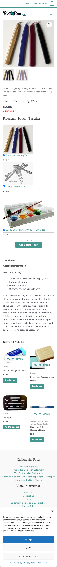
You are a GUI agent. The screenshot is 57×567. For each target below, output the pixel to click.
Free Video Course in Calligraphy (29, 470)
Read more (10, 380)
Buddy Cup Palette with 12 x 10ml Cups (25, 229)
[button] (52, 511)
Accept (28, 539)
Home (5, 88)
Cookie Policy (16, 563)
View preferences (28, 556)
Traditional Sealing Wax (17, 155)
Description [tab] (9, 260)
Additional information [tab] (14, 266)
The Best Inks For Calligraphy (28, 473)
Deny (28, 547)
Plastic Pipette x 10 (15, 186)
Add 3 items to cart (28, 245)
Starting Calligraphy (28, 466)
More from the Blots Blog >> (28, 480)
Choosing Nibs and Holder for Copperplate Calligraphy (28, 476)
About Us (28, 492)
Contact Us (42, 563)
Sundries (29, 92)
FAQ (29, 499)
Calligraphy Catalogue (20, 88)
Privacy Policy (30, 563)
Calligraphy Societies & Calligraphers (29, 503)
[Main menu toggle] (51, 14)
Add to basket (12, 427)
